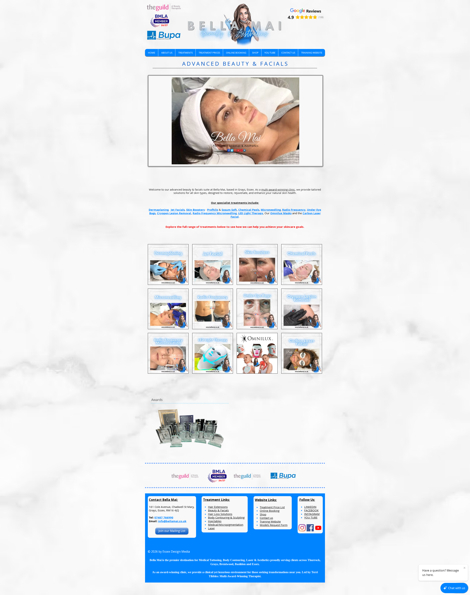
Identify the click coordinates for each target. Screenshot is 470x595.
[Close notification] (464, 568)
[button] (185, 52)
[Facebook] (310, 527)
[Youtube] (318, 527)
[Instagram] (302, 527)
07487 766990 (163, 517)
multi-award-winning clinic (278, 189)
